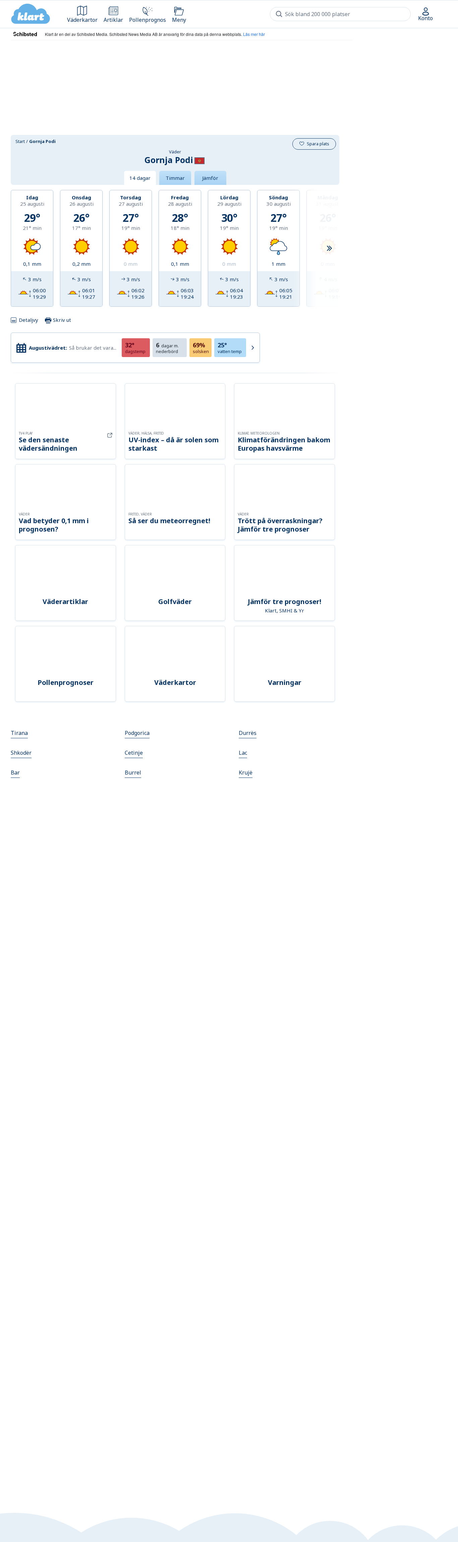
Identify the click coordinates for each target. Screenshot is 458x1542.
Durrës (247, 733)
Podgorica (137, 733)
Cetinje (134, 752)
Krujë (245, 772)
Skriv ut (61, 319)
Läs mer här (254, 34)
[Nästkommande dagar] (329, 248)
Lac (243, 752)
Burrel (133, 772)
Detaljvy (28, 319)
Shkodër (21, 752)
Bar (15, 772)
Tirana (19, 733)
